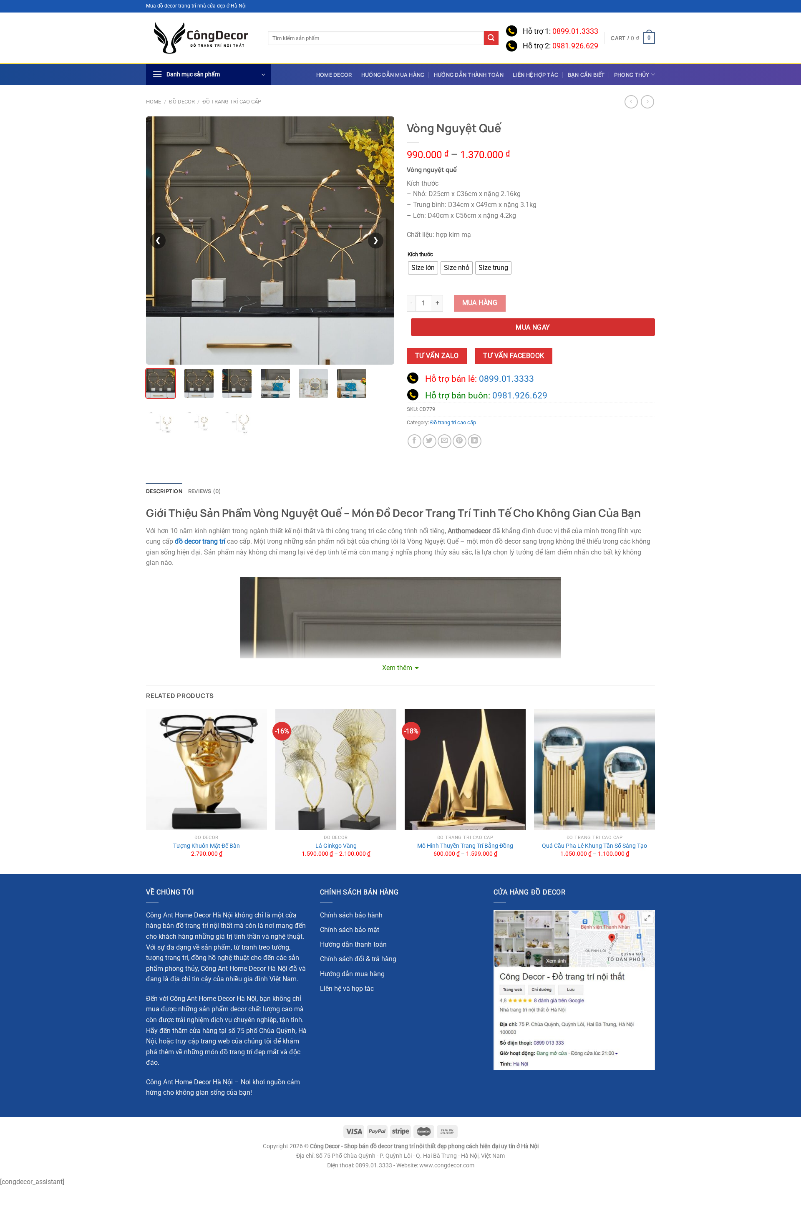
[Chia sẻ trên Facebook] (414, 441)
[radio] (423, 268)
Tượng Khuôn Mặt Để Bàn (206, 845)
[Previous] (146, 790)
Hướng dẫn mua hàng (393, 74)
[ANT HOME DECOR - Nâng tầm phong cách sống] (200, 38)
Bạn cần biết (586, 74)
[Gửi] (491, 38)
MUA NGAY (533, 327)
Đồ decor (182, 101)
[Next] (654, 790)
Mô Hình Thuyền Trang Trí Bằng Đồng (465, 845)
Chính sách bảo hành (351, 915)
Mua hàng (480, 303)
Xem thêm (397, 668)
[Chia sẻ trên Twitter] (429, 441)
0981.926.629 (575, 46)
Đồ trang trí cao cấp (231, 101)
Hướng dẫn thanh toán (353, 944)
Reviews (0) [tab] (205, 491)
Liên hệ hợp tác (535, 74)
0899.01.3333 (575, 31)
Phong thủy (632, 74)
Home (153, 101)
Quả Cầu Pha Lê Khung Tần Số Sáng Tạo (594, 845)
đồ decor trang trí (200, 541)
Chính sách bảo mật (349, 930)
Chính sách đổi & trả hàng (358, 959)
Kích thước (420, 254)
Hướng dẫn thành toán (469, 74)
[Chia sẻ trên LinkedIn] (474, 441)
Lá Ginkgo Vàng (336, 845)
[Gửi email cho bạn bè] (444, 441)
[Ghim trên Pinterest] (459, 441)
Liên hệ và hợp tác (347, 989)
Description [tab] (164, 491)
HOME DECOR (334, 74)
